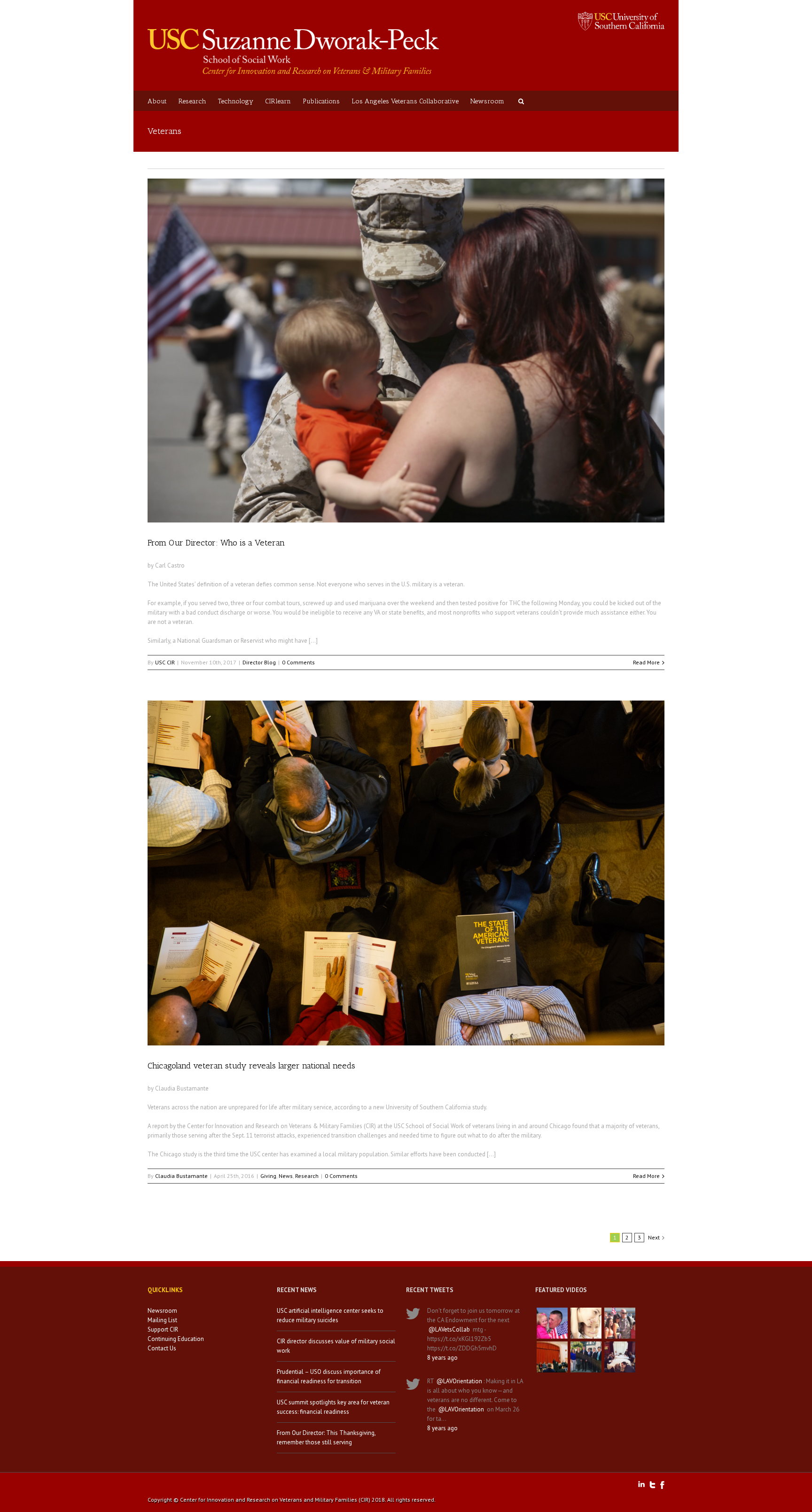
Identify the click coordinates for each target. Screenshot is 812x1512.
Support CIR (163, 1329)
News (286, 1175)
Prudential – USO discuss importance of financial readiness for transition (329, 1376)
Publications (321, 101)
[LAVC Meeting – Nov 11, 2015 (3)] (620, 1357)
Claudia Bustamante (181, 1175)
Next (654, 1237)
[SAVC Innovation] (586, 1323)
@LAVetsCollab (449, 1329)
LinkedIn (641, 1484)
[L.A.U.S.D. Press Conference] (552, 1357)
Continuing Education (176, 1339)
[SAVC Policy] (552, 1323)
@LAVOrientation (459, 1381)
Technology (235, 101)
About (157, 101)
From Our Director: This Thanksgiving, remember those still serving (326, 1437)
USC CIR (165, 662)
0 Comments (298, 662)
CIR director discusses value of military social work (336, 1346)
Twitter (652, 1485)
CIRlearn (278, 101)
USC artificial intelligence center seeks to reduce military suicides (330, 1315)
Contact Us (162, 1348)
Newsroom (487, 101)
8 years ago (442, 1358)
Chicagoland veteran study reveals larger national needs (251, 1065)
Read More (646, 662)
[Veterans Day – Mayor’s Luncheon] (586, 1357)
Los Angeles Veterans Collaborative (405, 101)
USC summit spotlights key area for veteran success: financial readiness (333, 1407)
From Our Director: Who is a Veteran (216, 543)
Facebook (662, 1485)
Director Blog (259, 662)
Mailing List (162, 1320)
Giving (268, 1175)
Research (192, 101)
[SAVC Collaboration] (620, 1323)
